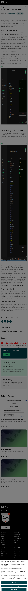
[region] (14, 575)
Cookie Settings (14, 589)
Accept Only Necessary (14, 586)
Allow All (14, 582)
